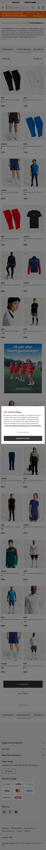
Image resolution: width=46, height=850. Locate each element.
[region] (23, 425)
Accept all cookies (23, 438)
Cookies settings (23, 432)
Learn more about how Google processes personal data (22, 426)
